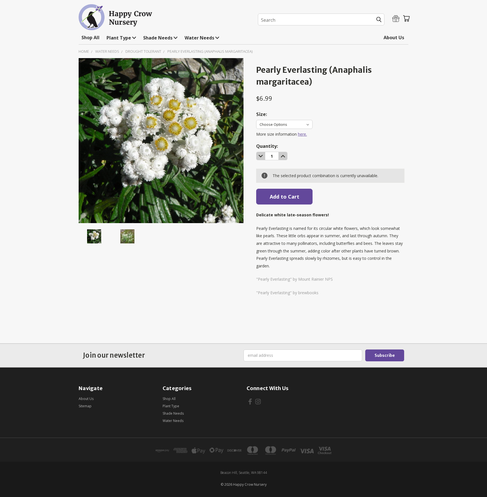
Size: (261, 114)
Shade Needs (158, 38)
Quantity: (267, 146)
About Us (394, 37)
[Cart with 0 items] (406, 18)
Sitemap (85, 406)
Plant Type (119, 38)
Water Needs (200, 38)
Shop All (90, 37)
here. (302, 134)
